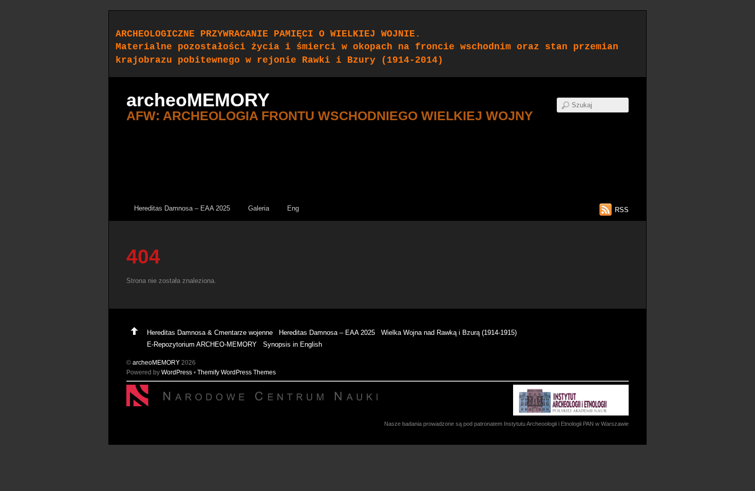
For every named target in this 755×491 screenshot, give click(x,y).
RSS (622, 210)
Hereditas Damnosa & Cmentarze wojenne (210, 332)
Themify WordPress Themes (236, 372)
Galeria (258, 208)
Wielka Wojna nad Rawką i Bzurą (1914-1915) (449, 332)
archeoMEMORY (156, 362)
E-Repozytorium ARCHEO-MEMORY (202, 344)
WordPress (176, 372)
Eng (293, 208)
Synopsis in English (292, 344)
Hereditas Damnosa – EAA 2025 (182, 208)
